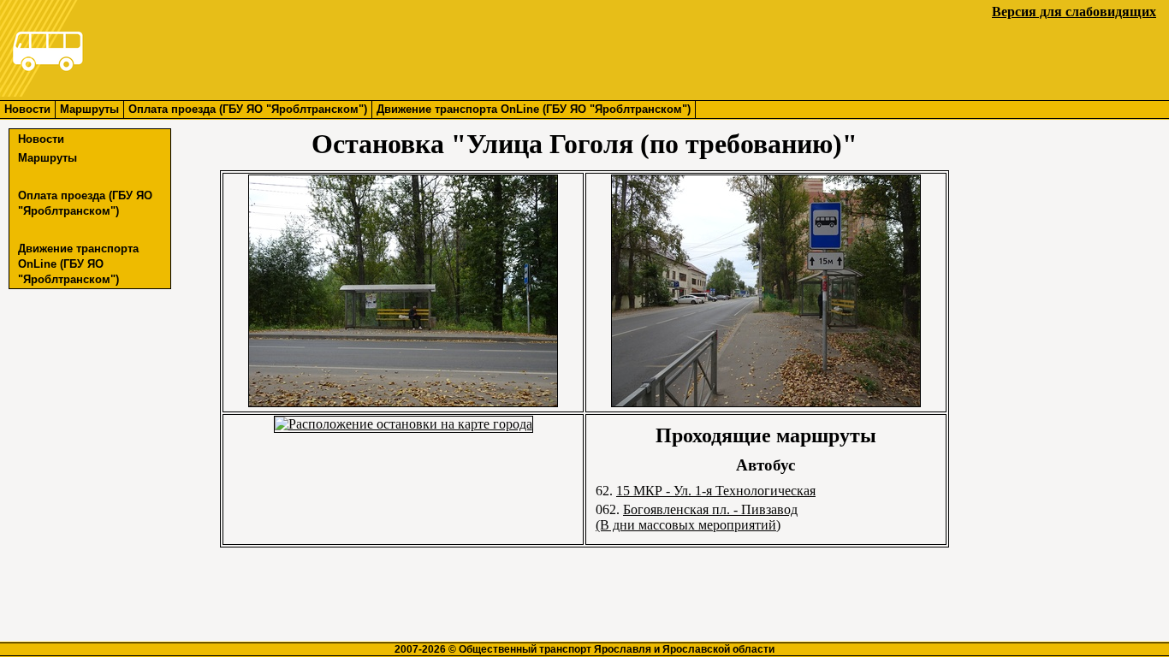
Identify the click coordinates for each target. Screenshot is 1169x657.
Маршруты (89, 109)
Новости (27, 109)
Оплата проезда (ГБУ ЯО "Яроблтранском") (247, 109)
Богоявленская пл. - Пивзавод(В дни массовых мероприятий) (697, 517)
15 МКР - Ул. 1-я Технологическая (716, 490)
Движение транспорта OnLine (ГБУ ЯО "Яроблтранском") (534, 109)
